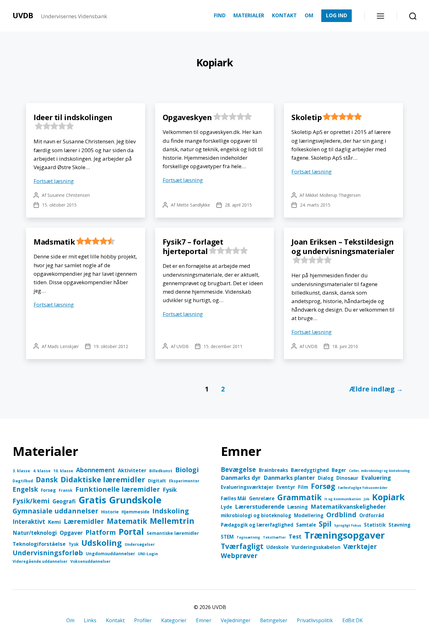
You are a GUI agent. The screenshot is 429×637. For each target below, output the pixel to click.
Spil (325, 524)
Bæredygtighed (310, 470)
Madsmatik (54, 241)
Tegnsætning (248, 537)
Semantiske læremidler (173, 533)
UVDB (23, 15)
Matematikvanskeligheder (348, 506)
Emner (203, 620)
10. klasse (63, 471)
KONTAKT (284, 16)
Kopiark (388, 497)
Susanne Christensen (68, 195)
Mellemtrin (172, 520)
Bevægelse (238, 469)
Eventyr (285, 487)
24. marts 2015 (315, 205)
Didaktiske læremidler (103, 479)
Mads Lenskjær (63, 346)
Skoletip (306, 117)
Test (295, 536)
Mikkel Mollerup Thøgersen (333, 195)
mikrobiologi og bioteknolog (256, 515)
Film (303, 487)
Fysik (170, 489)
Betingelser (273, 620)
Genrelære (261, 498)
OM (309, 16)
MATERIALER (248, 16)
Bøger (339, 470)
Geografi (64, 501)
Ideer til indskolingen (73, 117)
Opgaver (71, 532)
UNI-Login (148, 554)
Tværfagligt (242, 546)
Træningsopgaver (344, 535)
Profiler (143, 620)
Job (366, 499)
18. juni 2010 (345, 346)
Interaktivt (29, 521)
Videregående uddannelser (40, 561)
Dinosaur (347, 478)
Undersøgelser (140, 544)
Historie (110, 512)
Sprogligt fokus (347, 525)
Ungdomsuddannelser (110, 554)
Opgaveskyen (187, 117)
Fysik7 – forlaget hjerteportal (193, 246)
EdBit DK (352, 620)
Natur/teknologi (35, 532)
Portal (131, 531)
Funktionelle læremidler (117, 489)
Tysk (73, 544)
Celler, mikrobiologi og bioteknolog (379, 470)
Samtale (306, 525)
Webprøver (239, 555)
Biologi (187, 469)
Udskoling (101, 542)
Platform (100, 532)
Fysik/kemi (31, 500)
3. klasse (21, 471)
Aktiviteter (132, 470)
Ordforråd (371, 515)
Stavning (399, 525)
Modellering (308, 515)
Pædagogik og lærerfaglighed (257, 525)
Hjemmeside (135, 512)
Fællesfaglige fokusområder (363, 487)
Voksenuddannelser (90, 561)
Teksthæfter (274, 537)
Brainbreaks (273, 470)
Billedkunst (160, 471)
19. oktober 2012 (111, 346)
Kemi (54, 521)
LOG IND (336, 15)
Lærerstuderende (260, 506)
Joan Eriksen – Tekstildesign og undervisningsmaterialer (342, 246)
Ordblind (341, 514)
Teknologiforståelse (39, 543)
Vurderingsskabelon (315, 547)
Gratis (92, 500)
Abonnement (95, 470)
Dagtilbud (23, 481)
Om (70, 620)
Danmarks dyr (241, 477)
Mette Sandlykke (193, 205)
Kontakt (115, 620)
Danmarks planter (289, 477)
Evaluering (376, 477)
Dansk (47, 480)
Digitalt (157, 480)
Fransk (66, 490)
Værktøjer (360, 546)
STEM (227, 537)
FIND (219, 16)
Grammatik (299, 497)
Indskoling (170, 510)
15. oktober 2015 (59, 205)
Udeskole (277, 547)
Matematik (127, 521)
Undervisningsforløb (48, 552)
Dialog (326, 478)
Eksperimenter (184, 481)
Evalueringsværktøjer (247, 487)
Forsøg (48, 490)
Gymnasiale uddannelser (55, 510)
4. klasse (42, 471)
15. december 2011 (223, 346)
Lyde (226, 507)
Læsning (297, 507)
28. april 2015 (238, 205)
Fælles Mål (233, 498)
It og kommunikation (342, 499)
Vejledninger (236, 620)
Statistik (375, 525)
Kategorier (174, 620)
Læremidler (84, 521)
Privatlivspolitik (315, 620)
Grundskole (135, 500)
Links (90, 620)
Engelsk (25, 489)
